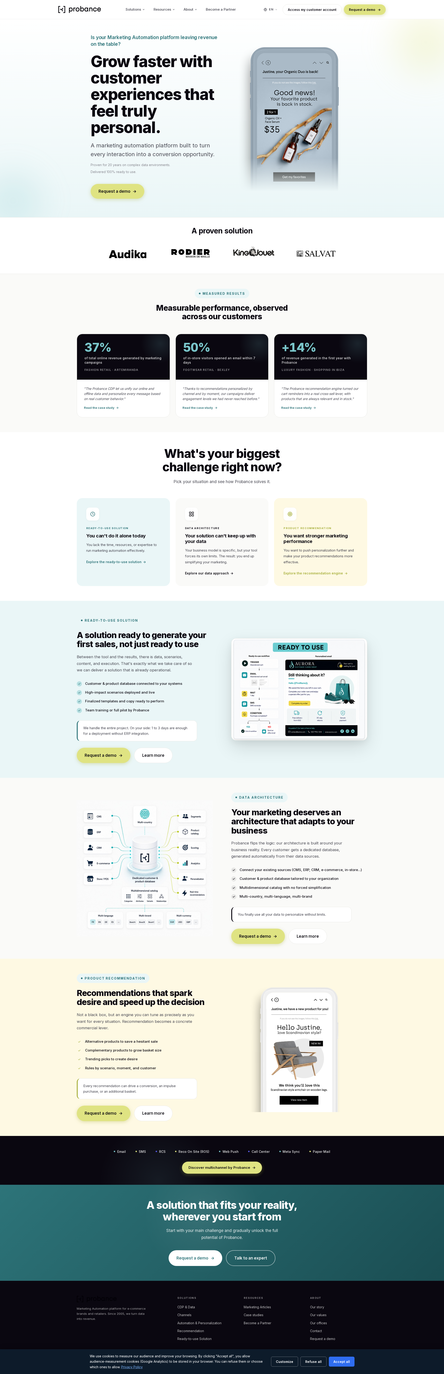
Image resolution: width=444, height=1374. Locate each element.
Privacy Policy (132, 1367)
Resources (162, 9)
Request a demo (365, 10)
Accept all (341, 1362)
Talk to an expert (250, 1258)
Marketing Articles (257, 1307)
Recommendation (190, 1331)
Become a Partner (221, 9)
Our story (317, 1307)
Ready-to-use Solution (194, 1339)
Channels (184, 1315)
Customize (284, 1362)
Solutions (133, 9)
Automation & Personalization (199, 1323)
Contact (316, 1331)
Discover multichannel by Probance (222, 1167)
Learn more (153, 755)
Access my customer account (312, 10)
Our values (318, 1315)
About (188, 9)
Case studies (253, 1315)
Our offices (318, 1323)
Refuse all (313, 1362)
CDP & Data (186, 1307)
